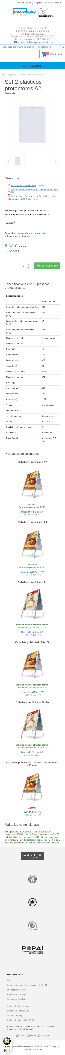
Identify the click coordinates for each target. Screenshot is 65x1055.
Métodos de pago (15, 1015)
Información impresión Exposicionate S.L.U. (27, 985)
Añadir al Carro (47, 265)
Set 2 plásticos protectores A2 (18, 831)
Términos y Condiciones (18, 999)
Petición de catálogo (16, 994)
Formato (9, 223)
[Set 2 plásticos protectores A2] (17, 161)
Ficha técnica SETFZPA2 (23, 185)
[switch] (7, 1050)
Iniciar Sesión (24, 3)
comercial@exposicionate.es (35, 42)
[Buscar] (62, 46)
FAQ (9, 980)
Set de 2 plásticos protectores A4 (44, 843)
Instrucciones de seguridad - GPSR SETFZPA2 (34, 189)
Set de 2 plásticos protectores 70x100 (22, 837)
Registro (38, 3)
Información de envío (16, 990)
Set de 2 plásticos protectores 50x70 (42, 834)
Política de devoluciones (18, 1006)
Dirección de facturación (18, 1011)
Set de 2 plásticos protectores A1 (35, 840)
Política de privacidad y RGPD (21, 1020)
